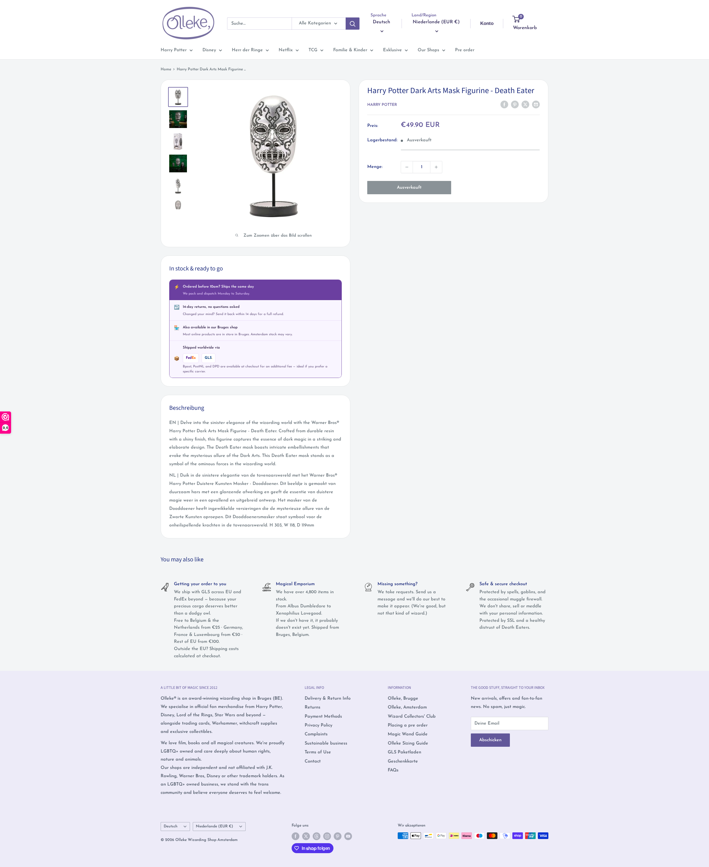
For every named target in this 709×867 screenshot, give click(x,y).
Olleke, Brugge (403, 698)
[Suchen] (352, 23)
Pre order (464, 50)
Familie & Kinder (350, 50)
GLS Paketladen (404, 752)
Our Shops (428, 50)
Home (166, 69)
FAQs (393, 770)
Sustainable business (326, 743)
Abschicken (490, 740)
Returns (312, 707)
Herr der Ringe (247, 50)
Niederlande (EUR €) (214, 826)
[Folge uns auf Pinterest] (337, 836)
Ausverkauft (409, 187)
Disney (209, 50)
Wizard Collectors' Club (412, 716)
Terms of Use (318, 752)
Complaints (316, 734)
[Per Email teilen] (536, 104)
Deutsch (171, 826)
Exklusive (392, 50)
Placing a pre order (408, 725)
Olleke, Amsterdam (407, 707)
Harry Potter (174, 50)
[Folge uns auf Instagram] (327, 836)
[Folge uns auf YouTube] (348, 836)
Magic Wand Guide (408, 734)
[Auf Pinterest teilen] (515, 104)
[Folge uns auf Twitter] (306, 836)
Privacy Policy (318, 725)
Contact (313, 761)
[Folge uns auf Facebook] (295, 836)
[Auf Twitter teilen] (525, 104)
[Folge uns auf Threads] (316, 836)
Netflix (286, 50)
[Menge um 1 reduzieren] (407, 167)
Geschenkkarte (403, 761)
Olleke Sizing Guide (408, 743)
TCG (313, 50)
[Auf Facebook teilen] (504, 104)
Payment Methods (323, 716)
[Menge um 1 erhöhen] (436, 167)
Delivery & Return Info (328, 698)
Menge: (374, 167)
